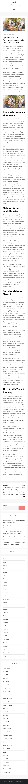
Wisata (5, 478)
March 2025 (6, 725)
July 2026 (5, 671)
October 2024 (7, 742)
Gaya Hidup (6, 599)
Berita (4, 562)
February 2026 (7, 688)
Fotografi (5, 589)
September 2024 (7, 745)
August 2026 (6, 668)
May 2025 (5, 718)
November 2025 (7, 698)
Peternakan (6, 639)
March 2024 (6, 765)
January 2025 (6, 732)
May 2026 (5, 678)
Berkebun (5, 565)
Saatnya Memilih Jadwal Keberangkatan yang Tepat (13, 527)
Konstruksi (5, 612)
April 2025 (6, 722)
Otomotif (5, 633)
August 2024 (6, 749)
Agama (5, 559)
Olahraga (5, 629)
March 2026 (6, 685)
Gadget (5, 596)
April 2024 (6, 762)
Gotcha (14, 2)
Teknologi (5, 646)
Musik (4, 626)
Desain (4, 575)
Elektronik (5, 579)
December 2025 (7, 695)
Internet (5, 606)
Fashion (5, 582)
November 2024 (7, 739)
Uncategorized (6, 653)
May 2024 (5, 759)
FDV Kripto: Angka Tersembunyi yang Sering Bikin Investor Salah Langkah (12, 532)
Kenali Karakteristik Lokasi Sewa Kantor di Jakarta (14, 538)
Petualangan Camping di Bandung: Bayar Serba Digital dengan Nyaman (14, 543)
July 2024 (5, 752)
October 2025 (7, 702)
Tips (4, 649)
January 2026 (6, 692)
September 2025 (7, 705)
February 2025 (7, 729)
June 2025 (5, 715)
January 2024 (6, 772)
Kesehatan (5, 609)
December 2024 (7, 735)
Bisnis (4, 569)
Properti (5, 643)
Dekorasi (5, 572)
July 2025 (5, 712)
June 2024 (5, 755)
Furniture (5, 592)
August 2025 (6, 708)
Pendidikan (6, 636)
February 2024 (7, 769)
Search (5, 505)
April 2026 (6, 681)
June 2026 (5, 675)
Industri (5, 602)
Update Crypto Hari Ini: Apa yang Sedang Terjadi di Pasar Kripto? (14, 521)
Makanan (5, 619)
